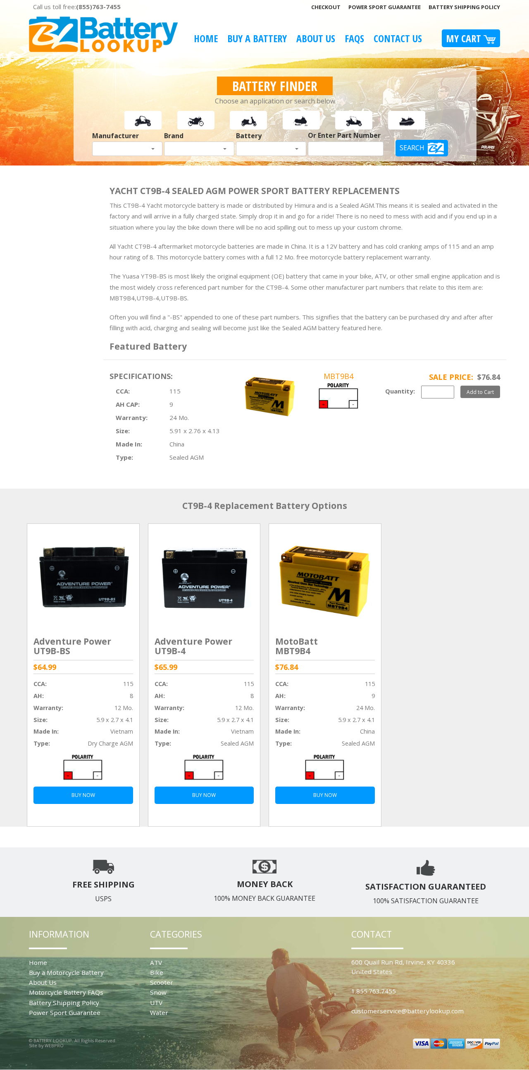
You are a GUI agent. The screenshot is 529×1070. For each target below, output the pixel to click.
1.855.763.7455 (373, 991)
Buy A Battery (257, 38)
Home (206, 38)
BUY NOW (83, 795)
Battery (249, 135)
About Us (315, 38)
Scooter (161, 982)
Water (159, 1012)
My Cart (465, 38)
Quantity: (400, 391)
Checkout (326, 7)
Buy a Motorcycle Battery (66, 972)
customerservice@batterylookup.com (407, 1011)
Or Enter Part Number (344, 135)
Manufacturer (115, 135)
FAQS (354, 38)
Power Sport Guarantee (384, 7)
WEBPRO (54, 1045)
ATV (156, 962)
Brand (173, 135)
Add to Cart (480, 392)
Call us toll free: (77, 6)
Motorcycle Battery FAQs (66, 992)
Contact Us (398, 38)
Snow (158, 992)
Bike (156, 972)
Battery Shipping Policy (464, 7)
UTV (156, 1002)
